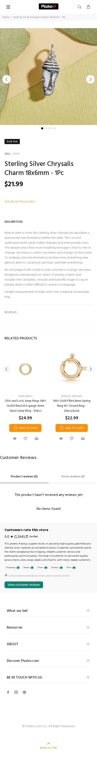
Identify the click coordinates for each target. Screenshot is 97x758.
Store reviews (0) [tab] (73, 476)
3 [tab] (48, 128)
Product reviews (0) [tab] (24, 476)
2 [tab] (45, 128)
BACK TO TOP (48, 748)
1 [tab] (42, 128)
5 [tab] (55, 128)
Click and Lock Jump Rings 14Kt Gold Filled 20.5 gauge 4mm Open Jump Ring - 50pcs (25, 405)
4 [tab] (52, 128)
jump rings (25, 396)
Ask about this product (20, 201)
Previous (6, 79)
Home (5, 17)
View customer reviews (24, 585)
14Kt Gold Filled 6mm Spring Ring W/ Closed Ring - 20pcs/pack (71, 405)
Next (90, 79)
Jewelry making (71, 396)
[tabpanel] (48, 76)
